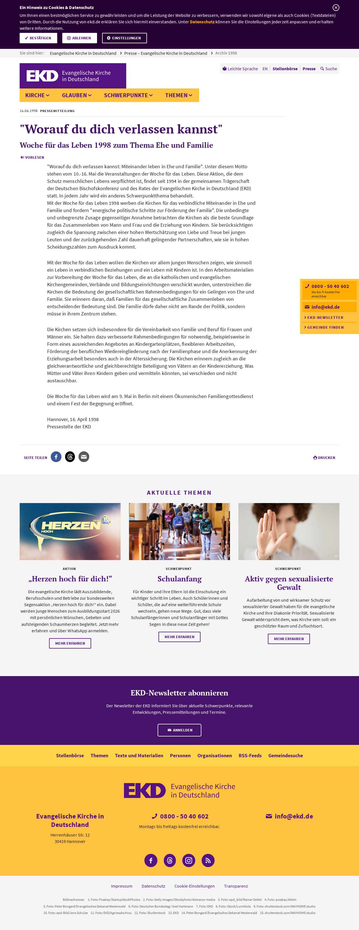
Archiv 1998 (226, 53)
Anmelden (182, 730)
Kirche (35, 95)
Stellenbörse (70, 755)
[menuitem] (240, 68)
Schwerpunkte (126, 95)
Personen (180, 755)
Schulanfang (180, 578)
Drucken (326, 457)
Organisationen (214, 755)
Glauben (74, 95)
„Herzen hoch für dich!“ (70, 578)
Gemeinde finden (325, 327)
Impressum (121, 886)
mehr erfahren (70, 643)
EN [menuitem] (265, 68)
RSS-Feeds (250, 755)
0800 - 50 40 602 (329, 286)
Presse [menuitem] (309, 68)
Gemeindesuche (285, 755)
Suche (331, 68)
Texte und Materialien (139, 755)
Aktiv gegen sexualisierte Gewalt (289, 583)
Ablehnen (81, 37)
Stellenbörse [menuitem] (285, 68)
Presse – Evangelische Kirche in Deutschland (166, 53)
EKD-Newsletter (325, 317)
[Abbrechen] (335, 7)
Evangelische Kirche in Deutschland (83, 53)
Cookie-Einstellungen (194, 886)
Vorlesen (34, 157)
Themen (176, 95)
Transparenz (236, 886)
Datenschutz (202, 21)
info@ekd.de (325, 307)
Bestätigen (40, 37)
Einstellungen (126, 37)
